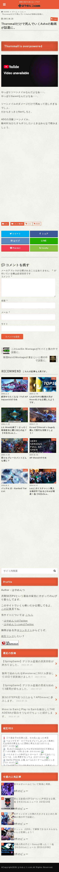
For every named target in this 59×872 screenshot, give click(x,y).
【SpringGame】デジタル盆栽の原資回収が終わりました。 (28, 663)
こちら (29, 615)
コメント (6, 276)
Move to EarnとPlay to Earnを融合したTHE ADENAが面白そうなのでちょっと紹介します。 (28, 713)
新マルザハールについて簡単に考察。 (33, 784)
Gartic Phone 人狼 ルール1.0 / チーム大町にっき (30, 760)
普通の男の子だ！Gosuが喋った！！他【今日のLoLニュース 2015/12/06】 (34, 846)
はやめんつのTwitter (16, 620)
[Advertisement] (29, 178)
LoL (6, 224)
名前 (4, 301)
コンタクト (25, 630)
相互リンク (7, 636)
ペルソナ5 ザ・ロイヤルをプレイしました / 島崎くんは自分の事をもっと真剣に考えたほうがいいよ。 (29, 742)
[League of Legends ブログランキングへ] (10, 643)
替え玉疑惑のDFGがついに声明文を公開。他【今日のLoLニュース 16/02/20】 (36, 800)
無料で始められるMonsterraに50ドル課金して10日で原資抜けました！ (28, 675)
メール (5, 312)
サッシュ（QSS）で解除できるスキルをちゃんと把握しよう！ (36, 830)
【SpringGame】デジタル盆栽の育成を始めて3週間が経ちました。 (28, 687)
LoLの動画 (18, 224)
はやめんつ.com (25, 867)
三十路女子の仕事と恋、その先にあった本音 (27, 738)
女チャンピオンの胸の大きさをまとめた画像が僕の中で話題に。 (35, 815)
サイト (4, 324)
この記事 (6, 609)
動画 (38, 224)
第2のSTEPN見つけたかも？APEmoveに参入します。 (27, 699)
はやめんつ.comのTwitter (19, 624)
